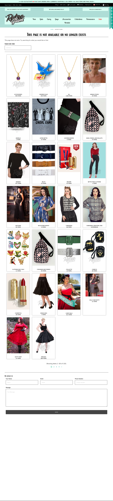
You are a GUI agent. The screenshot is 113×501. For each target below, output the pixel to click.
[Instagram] (111, 12)
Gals (41, 19)
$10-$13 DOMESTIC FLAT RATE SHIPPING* (17, 9)
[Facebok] (111, 9)
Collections (78, 19)
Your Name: (9, 378)
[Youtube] (111, 24)
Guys (57, 19)
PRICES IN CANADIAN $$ (95, 9)
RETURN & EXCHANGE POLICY (56, 9)
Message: (8, 387)
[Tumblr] (111, 21)
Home (51, 29)
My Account (72, 5)
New (34, 19)
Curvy (49, 19)
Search (89, 5)
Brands (67, 22)
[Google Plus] (111, 27)
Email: (42, 378)
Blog (56, 5)
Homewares (90, 19)
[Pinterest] (111, 18)
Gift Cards (63, 5)
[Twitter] (111, 15)
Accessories (67, 19)
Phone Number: (79, 378)
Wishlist (81, 5)
